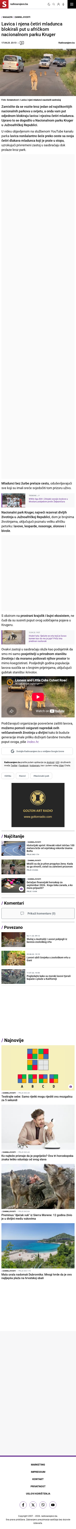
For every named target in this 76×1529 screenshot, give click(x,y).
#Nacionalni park (41, 775)
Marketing (38, 1464)
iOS (57, 762)
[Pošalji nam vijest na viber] (42, 1504)
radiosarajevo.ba (49, 1515)
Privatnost (38, 1486)
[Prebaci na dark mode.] (49, 4)
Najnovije (14, 1040)
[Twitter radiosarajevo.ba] (33, 1504)
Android (50, 762)
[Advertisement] (38, 316)
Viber (61, 765)
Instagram (35, 765)
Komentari (14, 903)
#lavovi (22, 775)
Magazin (7, 17)
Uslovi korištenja (38, 1493)
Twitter (14, 765)
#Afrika (7, 775)
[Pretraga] (53, 4)
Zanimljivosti (22, 17)
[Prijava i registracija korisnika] (58, 4)
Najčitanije (14, 836)
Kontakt (38, 1479)
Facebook (23, 765)
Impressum (38, 1471)
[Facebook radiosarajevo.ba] (23, 1504)
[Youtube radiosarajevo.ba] (52, 1504)
